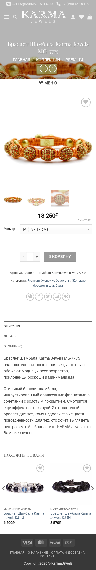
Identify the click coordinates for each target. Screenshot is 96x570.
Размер (9, 229)
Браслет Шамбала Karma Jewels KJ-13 (24, 515)
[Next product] (43, 68)
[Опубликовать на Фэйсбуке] (39, 297)
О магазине (38, 552)
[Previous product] (53, 68)
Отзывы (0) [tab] (13, 346)
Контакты (48, 556)
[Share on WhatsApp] (30, 297)
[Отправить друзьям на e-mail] (57, 297)
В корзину (59, 257)
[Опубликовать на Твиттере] (48, 297)
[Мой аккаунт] (73, 16)
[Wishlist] (81, 16)
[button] (7, 17)
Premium (74, 60)
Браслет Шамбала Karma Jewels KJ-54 (70, 515)
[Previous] (11, 141)
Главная (21, 60)
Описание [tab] (12, 326)
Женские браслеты (55, 280)
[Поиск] (15, 16)
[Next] (84, 141)
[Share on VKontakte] (66, 297)
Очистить (85, 220)
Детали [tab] (10, 336)
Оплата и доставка (68, 552)
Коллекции (48, 60)
